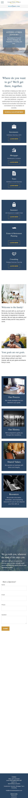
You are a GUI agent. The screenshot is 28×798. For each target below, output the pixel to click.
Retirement (14, 796)
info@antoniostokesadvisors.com (14, 790)
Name (3, 585)
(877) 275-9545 (16, 779)
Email (3, 595)
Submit (5, 629)
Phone (3, 605)
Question (4, 615)
